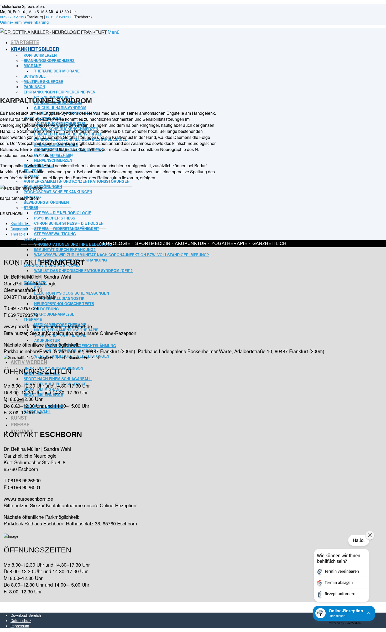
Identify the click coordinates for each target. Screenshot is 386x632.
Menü (113, 31)
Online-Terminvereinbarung (24, 22)
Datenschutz (21, 620)
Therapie (18, 234)
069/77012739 (12, 16)
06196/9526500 (59, 16)
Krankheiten (20, 223)
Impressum (20, 625)
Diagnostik (19, 228)
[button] (341, 569)
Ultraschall (60, 155)
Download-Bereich (26, 615)
